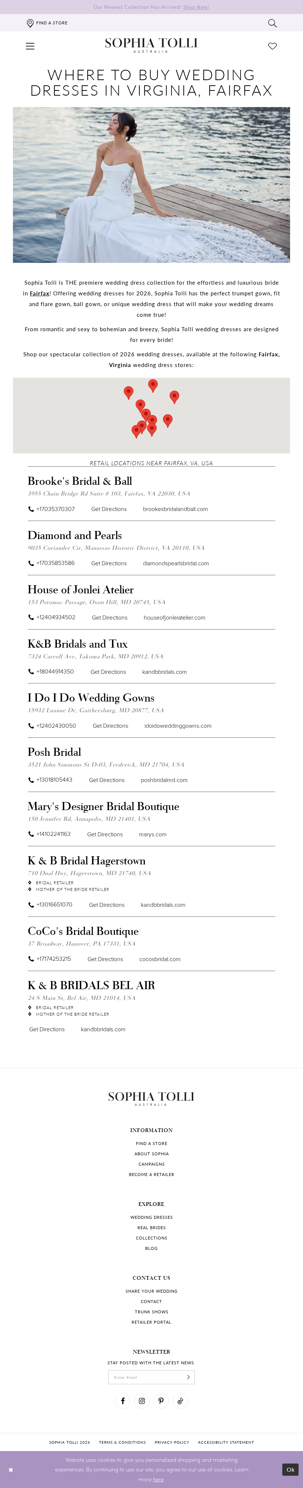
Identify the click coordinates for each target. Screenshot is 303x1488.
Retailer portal (151, 1322)
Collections (151, 1238)
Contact (151, 1301)
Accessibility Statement (226, 1442)
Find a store (151, 1143)
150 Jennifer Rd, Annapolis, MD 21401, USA (89, 818)
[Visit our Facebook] (122, 1401)
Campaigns (152, 1164)
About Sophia (152, 1153)
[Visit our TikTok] (180, 1401)
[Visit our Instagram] (142, 1401)
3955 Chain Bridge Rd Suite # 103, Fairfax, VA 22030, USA (109, 493)
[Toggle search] (272, 22)
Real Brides (151, 1227)
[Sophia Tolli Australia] (151, 45)
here (158, 1479)
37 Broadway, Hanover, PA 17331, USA (82, 943)
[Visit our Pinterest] (161, 1401)
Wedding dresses (151, 1217)
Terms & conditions (122, 1442)
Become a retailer (151, 1174)
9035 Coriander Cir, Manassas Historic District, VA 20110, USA (116, 547)
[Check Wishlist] (272, 45)
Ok (291, 1469)
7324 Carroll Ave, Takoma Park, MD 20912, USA (95, 656)
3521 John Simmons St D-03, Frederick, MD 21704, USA (106, 764)
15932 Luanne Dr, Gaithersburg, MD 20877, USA (96, 710)
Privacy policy (172, 1442)
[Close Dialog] (10, 1469)
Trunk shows (151, 1311)
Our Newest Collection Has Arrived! (151, 7)
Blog (151, 1248)
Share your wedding (152, 1291)
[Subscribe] (188, 1377)
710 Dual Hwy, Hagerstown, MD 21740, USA (89, 873)
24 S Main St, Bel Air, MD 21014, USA (82, 997)
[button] (30, 45)
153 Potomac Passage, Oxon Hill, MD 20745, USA (97, 602)
